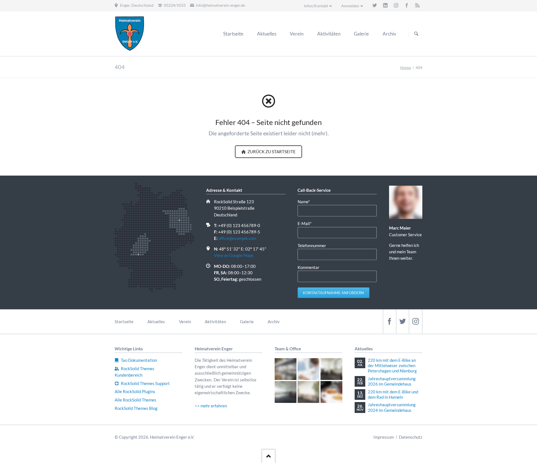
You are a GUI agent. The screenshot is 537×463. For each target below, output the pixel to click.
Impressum (383, 437)
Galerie (247, 321)
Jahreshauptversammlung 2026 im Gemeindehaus (392, 381)
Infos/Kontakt (316, 5)
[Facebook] (406, 5)
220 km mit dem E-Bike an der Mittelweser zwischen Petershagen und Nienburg (392, 365)
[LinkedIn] (385, 5)
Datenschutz (410, 437)
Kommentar (308, 267)
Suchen (416, 34)
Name (307, 201)
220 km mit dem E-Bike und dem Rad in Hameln (393, 394)
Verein (185, 321)
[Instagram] (396, 5)
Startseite (124, 321)
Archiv (274, 321)
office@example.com (237, 238)
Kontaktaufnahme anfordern (333, 292)
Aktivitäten (215, 321)
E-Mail (307, 223)
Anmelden (350, 5)
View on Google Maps (234, 255)
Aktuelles (156, 321)
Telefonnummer (312, 245)
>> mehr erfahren (211, 405)
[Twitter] (374, 5)
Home (405, 67)
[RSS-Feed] (417, 5)
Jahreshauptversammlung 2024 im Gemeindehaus (392, 407)
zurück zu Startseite (271, 151)
